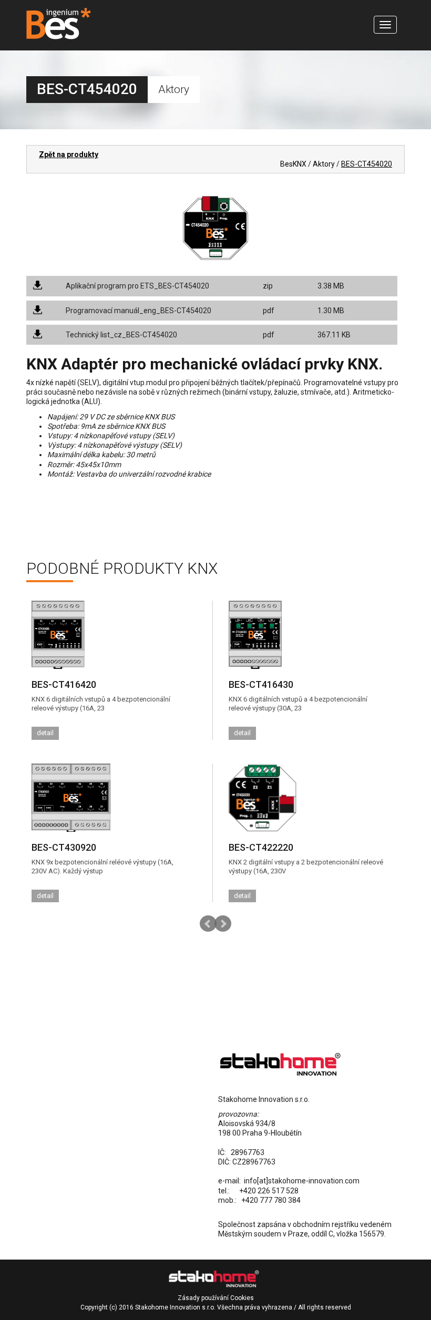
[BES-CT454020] (215, 227)
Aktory (324, 164)
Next (222, 923)
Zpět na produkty (68, 154)
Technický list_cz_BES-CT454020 (121, 335)
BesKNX (293, 164)
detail (45, 733)
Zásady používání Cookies (216, 1298)
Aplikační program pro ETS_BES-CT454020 (137, 286)
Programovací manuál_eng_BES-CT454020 (138, 310)
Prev (208, 923)
